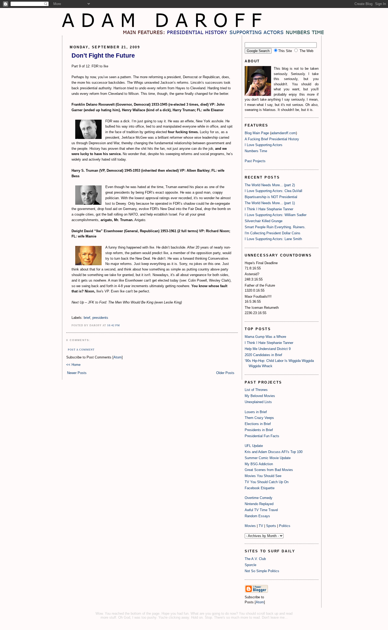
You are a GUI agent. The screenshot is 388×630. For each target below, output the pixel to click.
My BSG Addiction (259, 464)
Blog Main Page (257, 133)
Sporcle (250, 565)
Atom (117, 357)
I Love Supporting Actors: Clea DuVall (273, 191)
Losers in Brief (256, 412)
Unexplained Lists (258, 402)
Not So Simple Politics (262, 571)
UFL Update (254, 446)
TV (261, 526)
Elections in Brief (258, 424)
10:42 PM (113, 325)
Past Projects (255, 161)
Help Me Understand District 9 (268, 349)
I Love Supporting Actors (263, 145)
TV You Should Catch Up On (266, 482)
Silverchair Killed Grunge (263, 221)
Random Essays (257, 516)
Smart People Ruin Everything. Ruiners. (275, 227)
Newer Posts (77, 373)
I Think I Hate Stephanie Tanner (269, 209)
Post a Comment (81, 349)
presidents (100, 318)
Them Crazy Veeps (259, 418)
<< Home (73, 365)
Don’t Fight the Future (103, 55)
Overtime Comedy (258, 498)
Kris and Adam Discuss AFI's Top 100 (273, 452)
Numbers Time (256, 151)
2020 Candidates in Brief (263, 355)
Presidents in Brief (259, 430)
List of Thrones (256, 390)
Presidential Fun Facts (262, 436)
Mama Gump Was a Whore (265, 337)
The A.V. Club (255, 559)
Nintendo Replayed (259, 504)
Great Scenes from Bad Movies (269, 470)
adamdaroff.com (283, 133)
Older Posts (225, 373)
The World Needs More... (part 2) (270, 185)
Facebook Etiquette (260, 488)
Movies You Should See (263, 476)
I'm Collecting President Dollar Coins (272, 233)
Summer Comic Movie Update (268, 458)
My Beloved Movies (260, 396)
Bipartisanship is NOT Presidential (271, 197)
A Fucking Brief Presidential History (272, 139)
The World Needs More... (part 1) (270, 203)
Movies (250, 526)
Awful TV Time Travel (261, 510)
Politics (284, 526)
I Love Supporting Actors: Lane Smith (273, 239)
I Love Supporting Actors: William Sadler (275, 215)
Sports (271, 526)
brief (87, 318)
